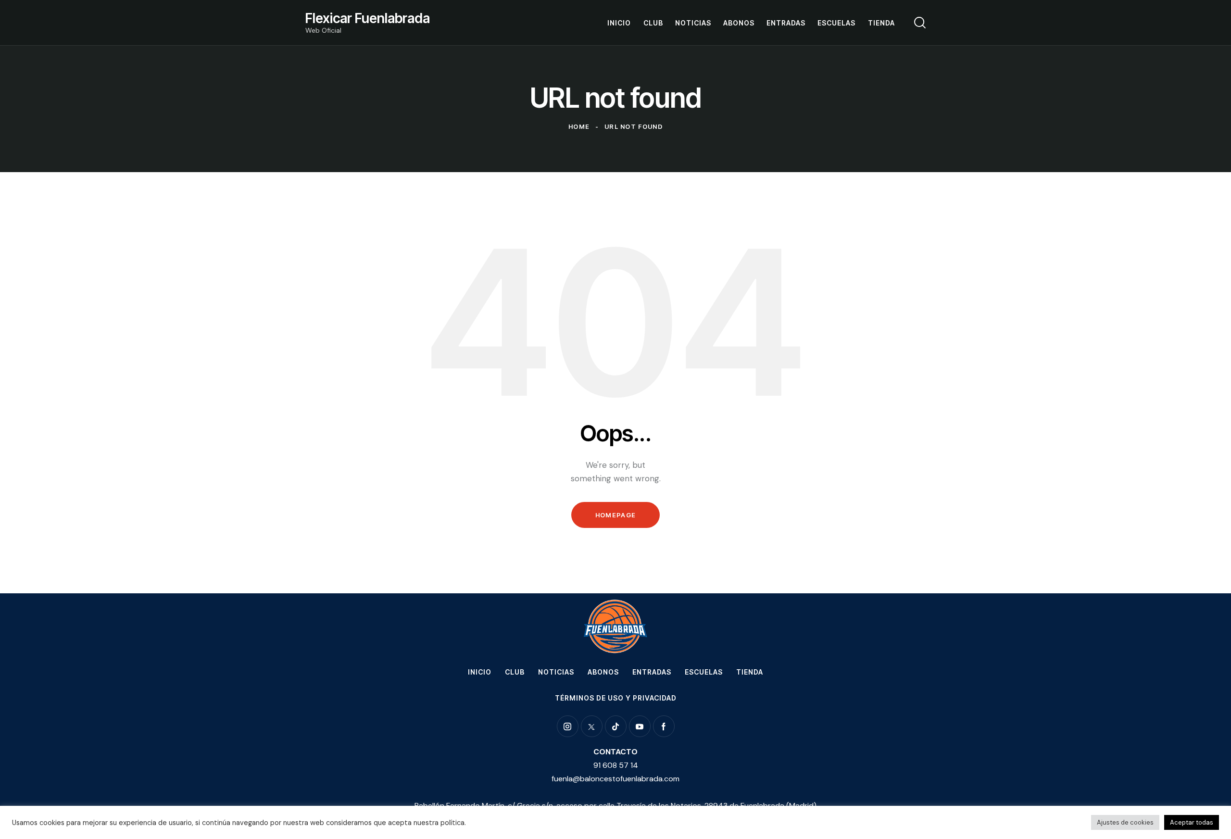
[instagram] (567, 726)
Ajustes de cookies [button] (1125, 822)
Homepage (615, 515)
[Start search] (920, 22)
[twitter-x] (592, 726)
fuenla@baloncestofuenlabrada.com (615, 779)
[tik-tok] (616, 726)
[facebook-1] (664, 726)
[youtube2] (640, 726)
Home (579, 126)
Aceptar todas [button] (1191, 822)
